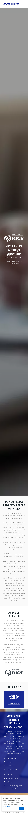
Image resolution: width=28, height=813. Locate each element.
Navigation (24, 2)
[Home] (11, 4)
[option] (14, 699)
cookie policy (6, 806)
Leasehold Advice (14, 703)
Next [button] (24, 700)
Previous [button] (3, 700)
